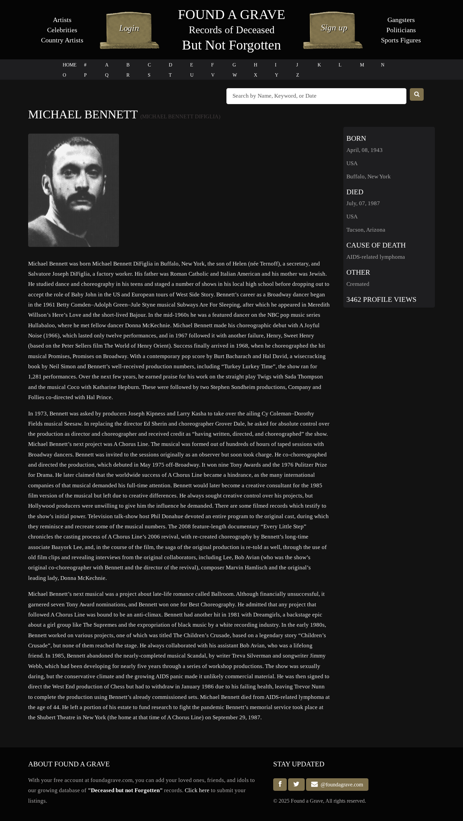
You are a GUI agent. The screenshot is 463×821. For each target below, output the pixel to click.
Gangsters (401, 19)
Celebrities (62, 30)
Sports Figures (401, 40)
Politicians (401, 30)
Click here (197, 790)
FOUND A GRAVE (231, 14)
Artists (62, 19)
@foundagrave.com (340, 784)
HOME (70, 64)
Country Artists (62, 40)
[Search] (417, 94)
